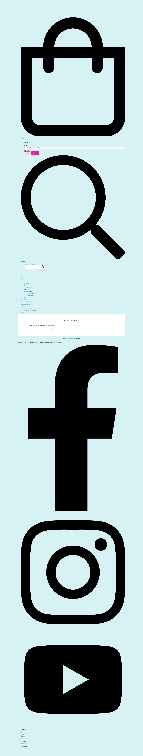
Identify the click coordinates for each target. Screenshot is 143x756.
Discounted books (28, 291)
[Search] (43, 267)
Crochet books (30, 293)
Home (22, 276)
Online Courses (27, 297)
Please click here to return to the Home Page (42, 329)
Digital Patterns (27, 289)
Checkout (35, 153)
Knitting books (30, 295)
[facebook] (73, 510)
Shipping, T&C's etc (25, 304)
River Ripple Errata (28, 308)
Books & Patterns (28, 281)
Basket (27, 153)
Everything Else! (27, 287)
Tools (25, 285)
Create (60, 342)
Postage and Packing (26, 301)
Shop (22, 279)
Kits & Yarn (26, 283)
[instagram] (73, 631)
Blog (22, 306)
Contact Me (23, 299)
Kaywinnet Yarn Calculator (30, 310)
